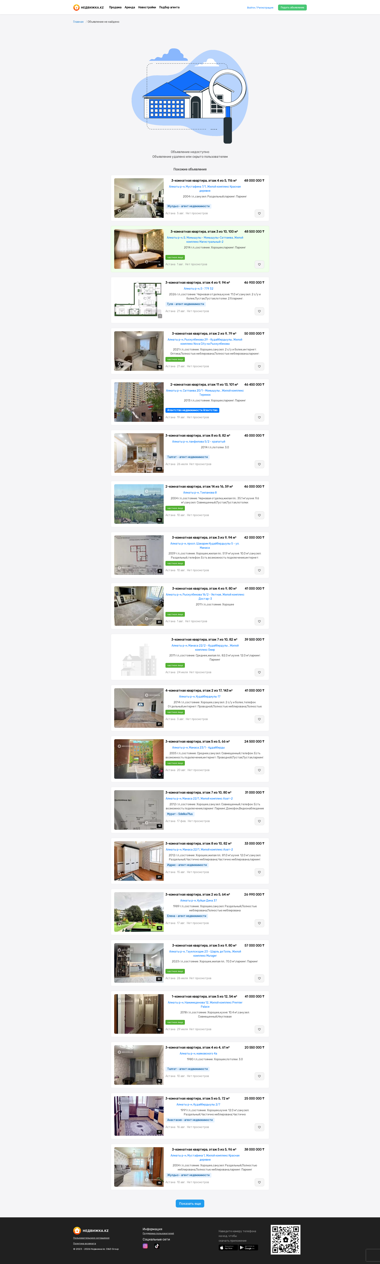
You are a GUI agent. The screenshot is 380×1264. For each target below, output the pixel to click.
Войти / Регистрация (260, 7)
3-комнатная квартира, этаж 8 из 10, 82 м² (198, 843)
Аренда (130, 7)
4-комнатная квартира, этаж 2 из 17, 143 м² (199, 690)
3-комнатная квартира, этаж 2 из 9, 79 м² (204, 333)
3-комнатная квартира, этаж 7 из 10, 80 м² (198, 792)
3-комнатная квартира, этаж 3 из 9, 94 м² (204, 537)
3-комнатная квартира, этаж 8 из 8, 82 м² (197, 435)
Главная (78, 22)
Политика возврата (84, 1243)
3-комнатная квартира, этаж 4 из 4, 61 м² (197, 1047)
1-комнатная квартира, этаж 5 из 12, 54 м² (204, 996)
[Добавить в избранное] (259, 213)
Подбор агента (169, 7)
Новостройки (147, 7)
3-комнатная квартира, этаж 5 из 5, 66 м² (197, 741)
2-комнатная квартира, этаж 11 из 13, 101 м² (204, 384)
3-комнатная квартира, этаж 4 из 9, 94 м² (197, 282)
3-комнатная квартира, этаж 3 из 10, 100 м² (204, 231)
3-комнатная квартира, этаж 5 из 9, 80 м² (204, 945)
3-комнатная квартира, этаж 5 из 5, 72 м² (197, 1098)
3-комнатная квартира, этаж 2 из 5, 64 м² (197, 894)
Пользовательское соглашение (91, 1238)
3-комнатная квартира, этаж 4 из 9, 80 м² (204, 588)
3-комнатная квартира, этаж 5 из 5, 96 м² (204, 1149)
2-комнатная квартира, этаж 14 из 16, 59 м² (199, 486)
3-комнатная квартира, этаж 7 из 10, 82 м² (204, 639)
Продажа (115, 7)
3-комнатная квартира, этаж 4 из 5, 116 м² (204, 180)
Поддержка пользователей (158, 1233)
